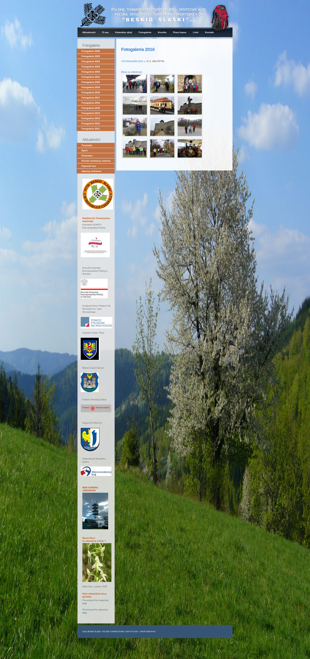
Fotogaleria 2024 (91, 61)
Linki (195, 32)
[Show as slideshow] (131, 72)
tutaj (84, 603)
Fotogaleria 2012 (91, 123)
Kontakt (209, 32)
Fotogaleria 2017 (91, 97)
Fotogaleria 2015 (91, 108)
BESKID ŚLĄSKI (94, 631)
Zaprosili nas (89, 166)
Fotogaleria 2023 (91, 66)
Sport (85, 150)
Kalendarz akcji (123, 32)
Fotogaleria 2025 (91, 56)
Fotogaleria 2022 (91, 71)
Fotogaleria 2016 (138, 49)
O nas (105, 32)
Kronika (162, 32)
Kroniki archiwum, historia (96, 160)
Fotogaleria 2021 (91, 77)
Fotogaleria (145, 32)
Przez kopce (179, 32)
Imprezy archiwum (91, 171)
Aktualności (89, 32)
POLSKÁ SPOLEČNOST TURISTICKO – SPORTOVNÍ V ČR (155, 13)
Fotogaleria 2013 (91, 118)
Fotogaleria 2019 (91, 87)
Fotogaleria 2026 (91, 51)
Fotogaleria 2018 (91, 92)
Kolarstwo (87, 155)
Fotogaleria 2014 (91, 113)
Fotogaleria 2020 (91, 82)
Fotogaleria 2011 (91, 128)
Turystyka (87, 145)
